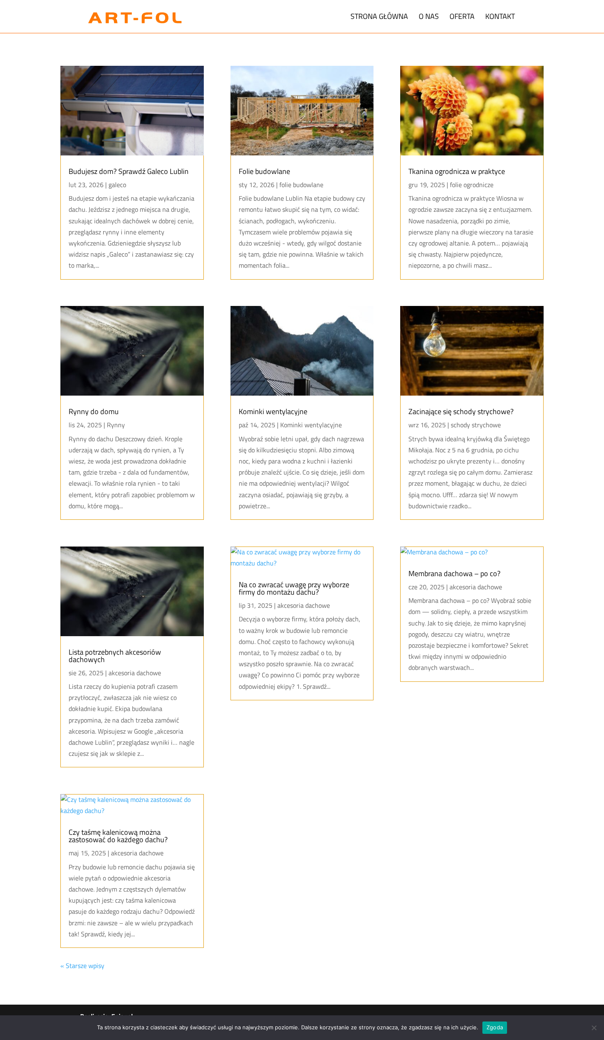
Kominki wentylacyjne (273, 411)
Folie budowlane (264, 171)
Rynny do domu (94, 411)
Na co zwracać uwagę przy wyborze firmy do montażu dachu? (294, 588)
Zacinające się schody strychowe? (461, 411)
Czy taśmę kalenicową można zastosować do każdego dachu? (118, 836)
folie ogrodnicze (471, 185)
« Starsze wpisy (82, 966)
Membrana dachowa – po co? (454, 573)
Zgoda (494, 1027)
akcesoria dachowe (134, 673)
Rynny (116, 425)
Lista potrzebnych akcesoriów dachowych (115, 655)
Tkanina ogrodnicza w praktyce (456, 171)
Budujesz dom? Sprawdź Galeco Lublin (129, 171)
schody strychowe (476, 425)
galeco (117, 185)
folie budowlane (301, 185)
